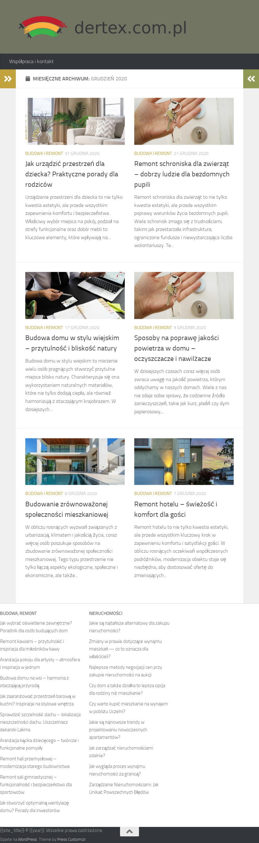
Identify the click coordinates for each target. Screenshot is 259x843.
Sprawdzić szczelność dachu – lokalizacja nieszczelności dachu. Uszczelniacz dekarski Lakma (40, 722)
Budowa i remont (44, 153)
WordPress (27, 839)
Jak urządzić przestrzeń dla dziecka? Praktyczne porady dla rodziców (71, 174)
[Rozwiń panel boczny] (8, 78)
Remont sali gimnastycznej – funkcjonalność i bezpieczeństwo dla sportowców (36, 784)
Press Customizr (71, 839)
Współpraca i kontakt (31, 61)
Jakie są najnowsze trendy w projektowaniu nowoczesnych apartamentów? (118, 729)
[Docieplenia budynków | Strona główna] (99, 27)
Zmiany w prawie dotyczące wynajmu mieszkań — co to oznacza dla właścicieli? (125, 649)
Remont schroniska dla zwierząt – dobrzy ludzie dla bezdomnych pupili (182, 174)
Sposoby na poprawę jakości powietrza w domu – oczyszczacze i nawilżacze (176, 348)
